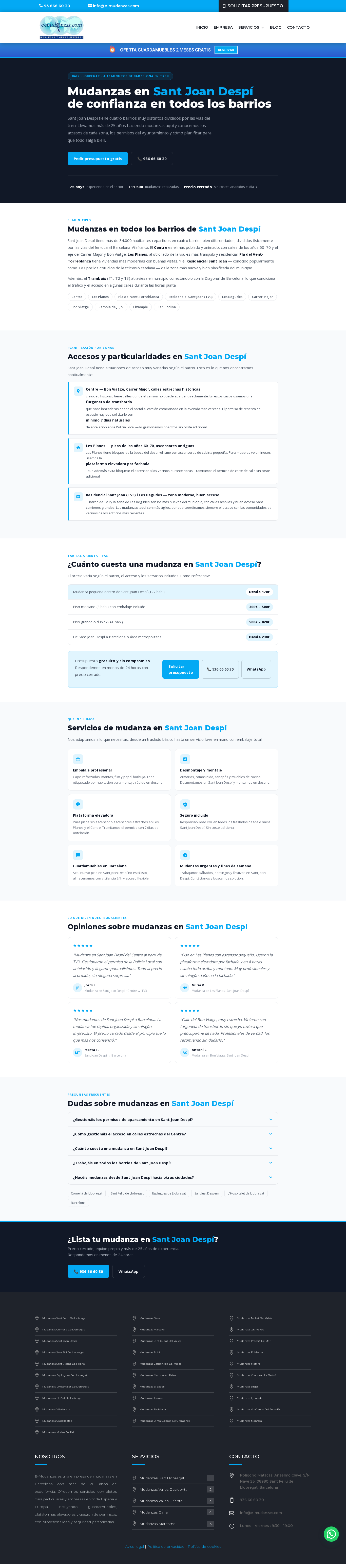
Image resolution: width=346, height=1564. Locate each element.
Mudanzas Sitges (247, 1386)
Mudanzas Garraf (176, 1512)
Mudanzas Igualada (249, 1398)
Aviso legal (134, 1546)
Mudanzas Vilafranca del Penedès (258, 1409)
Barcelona (78, 1203)
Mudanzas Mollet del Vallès (254, 1318)
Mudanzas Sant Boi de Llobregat (63, 1352)
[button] (331, 1534)
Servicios (248, 27)
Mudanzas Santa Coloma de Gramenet (165, 1420)
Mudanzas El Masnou (250, 1352)
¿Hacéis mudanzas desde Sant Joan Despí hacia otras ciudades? (133, 1177)
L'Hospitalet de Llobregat (246, 1193)
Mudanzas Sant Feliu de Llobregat (64, 1318)
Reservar (226, 50)
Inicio (202, 27)
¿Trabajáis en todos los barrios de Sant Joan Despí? (122, 1162)
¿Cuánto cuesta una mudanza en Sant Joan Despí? (120, 1148)
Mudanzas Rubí (150, 1352)
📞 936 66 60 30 (152, 158)
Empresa (223, 27)
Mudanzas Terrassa (151, 1398)
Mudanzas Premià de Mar (254, 1341)
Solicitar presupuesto (255, 6)
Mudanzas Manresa (249, 1420)
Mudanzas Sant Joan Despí (59, 1341)
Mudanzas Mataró (248, 1363)
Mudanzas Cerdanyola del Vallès (160, 1363)
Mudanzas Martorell (152, 1329)
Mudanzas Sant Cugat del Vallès (160, 1341)
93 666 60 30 (57, 5)
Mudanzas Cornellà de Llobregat (63, 1329)
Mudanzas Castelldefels (57, 1420)
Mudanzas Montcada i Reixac (158, 1375)
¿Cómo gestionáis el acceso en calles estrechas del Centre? (129, 1133)
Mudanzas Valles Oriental (176, 1501)
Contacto (298, 27)
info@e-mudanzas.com (116, 5)
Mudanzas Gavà (150, 1318)
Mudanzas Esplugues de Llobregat (64, 1375)
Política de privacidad (165, 1546)
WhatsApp (256, 669)
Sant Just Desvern (207, 1193)
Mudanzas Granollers (250, 1329)
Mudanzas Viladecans (56, 1409)
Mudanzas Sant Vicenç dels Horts (63, 1363)
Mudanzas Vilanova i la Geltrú (256, 1375)
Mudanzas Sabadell (152, 1386)
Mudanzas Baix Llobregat (176, 1478)
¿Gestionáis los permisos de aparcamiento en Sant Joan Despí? (133, 1119)
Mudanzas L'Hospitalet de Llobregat (65, 1386)
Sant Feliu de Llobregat (127, 1193)
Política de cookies (204, 1546)
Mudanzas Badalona (153, 1409)
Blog (275, 27)
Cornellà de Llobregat (86, 1193)
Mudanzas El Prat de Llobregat (62, 1398)
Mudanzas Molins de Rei (58, 1432)
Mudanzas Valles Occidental (176, 1489)
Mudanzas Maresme (176, 1523)
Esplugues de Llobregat (169, 1193)
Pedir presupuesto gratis (98, 158)
